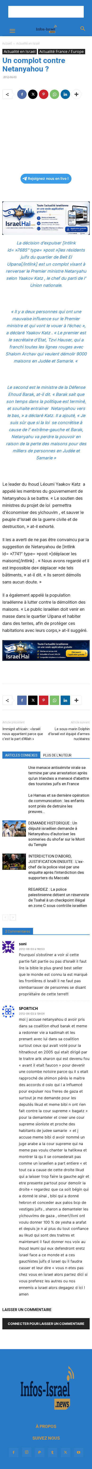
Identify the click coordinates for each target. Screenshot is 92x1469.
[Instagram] (26, 1452)
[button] (12, 31)
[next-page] (13, 917)
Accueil (7, 43)
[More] (76, 94)
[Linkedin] (65, 94)
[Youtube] (78, 1452)
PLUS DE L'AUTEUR (57, 755)
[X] (33, 94)
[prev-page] (5, 917)
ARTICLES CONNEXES (21, 755)
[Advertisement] (46, 12)
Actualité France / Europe (61, 51)
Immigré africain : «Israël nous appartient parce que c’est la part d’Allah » (22, 734)
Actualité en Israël (28, 43)
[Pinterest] (43, 94)
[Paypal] (39, 1452)
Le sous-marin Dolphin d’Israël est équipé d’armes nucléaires (69, 734)
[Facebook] (22, 94)
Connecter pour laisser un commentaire (46, 1324)
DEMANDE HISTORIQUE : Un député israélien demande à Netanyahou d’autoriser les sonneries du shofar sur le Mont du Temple (56, 834)
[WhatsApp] (54, 94)
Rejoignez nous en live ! (48, 178)
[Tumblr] (52, 1452)
